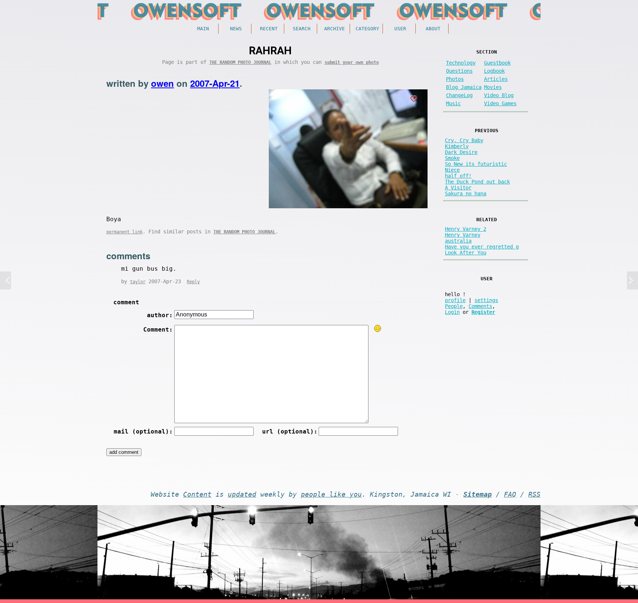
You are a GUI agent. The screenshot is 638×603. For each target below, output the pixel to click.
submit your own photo (352, 62)
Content (197, 494)
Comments (480, 306)
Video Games (500, 103)
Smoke (452, 158)
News (236, 28)
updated (242, 494)
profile (455, 300)
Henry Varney (462, 235)
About (433, 28)
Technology (461, 63)
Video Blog (499, 95)
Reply (193, 281)
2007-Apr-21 (215, 83)
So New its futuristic (476, 164)
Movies (493, 87)
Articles (496, 79)
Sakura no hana (465, 193)
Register (483, 312)
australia (458, 241)
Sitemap (477, 494)
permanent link (124, 231)
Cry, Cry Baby (464, 140)
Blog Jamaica (463, 87)
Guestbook (497, 63)
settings (486, 300)
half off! (458, 176)
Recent (269, 28)
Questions (459, 71)
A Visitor (458, 188)
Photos (455, 79)
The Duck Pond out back (477, 182)
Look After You (465, 253)
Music (453, 103)
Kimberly (457, 146)
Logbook (494, 71)
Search (302, 28)
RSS (534, 494)
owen (162, 83)
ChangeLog (459, 95)
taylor (137, 281)
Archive (334, 28)
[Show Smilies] (377, 328)
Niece (452, 170)
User (400, 28)
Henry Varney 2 (465, 229)
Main (203, 28)
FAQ (510, 494)
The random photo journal (240, 62)
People (454, 306)
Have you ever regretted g (482, 247)
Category (367, 28)
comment (126, 302)
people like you (331, 494)
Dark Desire (461, 152)
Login (452, 312)
